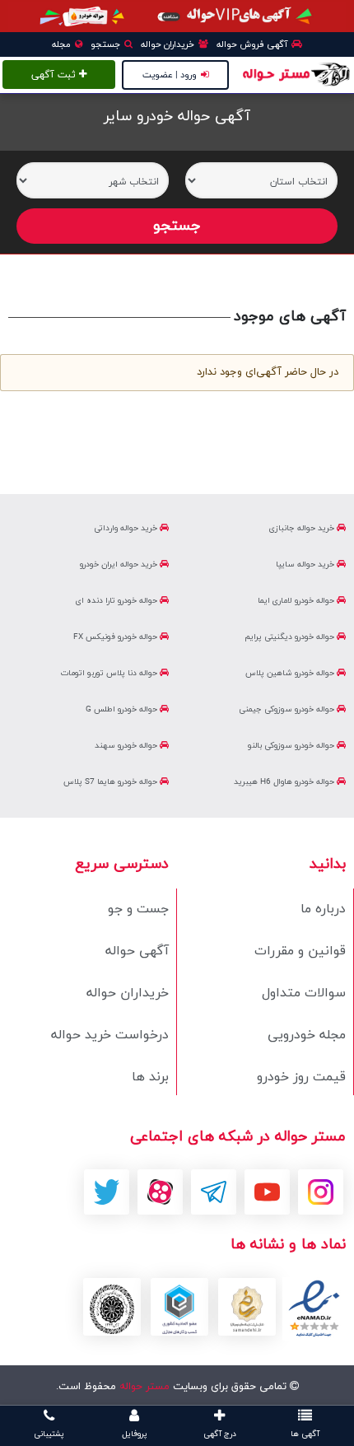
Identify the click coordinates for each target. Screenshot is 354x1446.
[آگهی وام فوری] (177, 16)
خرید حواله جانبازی (303, 528)
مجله (62, 44)
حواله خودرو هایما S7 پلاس (111, 782)
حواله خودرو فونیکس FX (116, 637)
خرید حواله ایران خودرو (120, 564)
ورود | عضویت (169, 75)
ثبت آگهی (55, 75)
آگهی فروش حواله (253, 44)
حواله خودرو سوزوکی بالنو (292, 745)
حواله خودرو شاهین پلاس (291, 673)
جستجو (107, 44)
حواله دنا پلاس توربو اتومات (110, 673)
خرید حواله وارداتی (127, 528)
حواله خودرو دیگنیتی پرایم (291, 637)
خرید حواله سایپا (306, 564)
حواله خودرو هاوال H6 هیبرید (285, 782)
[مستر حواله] (295, 73)
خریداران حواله (169, 44)
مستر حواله (143, 1386)
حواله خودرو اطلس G (123, 709)
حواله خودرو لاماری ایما (297, 601)
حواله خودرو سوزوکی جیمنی (288, 709)
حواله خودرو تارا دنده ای (118, 601)
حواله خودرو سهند (127, 745)
